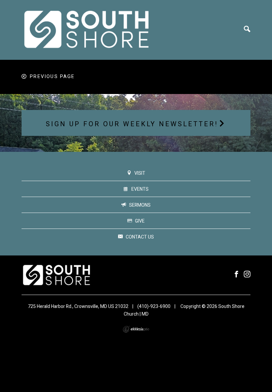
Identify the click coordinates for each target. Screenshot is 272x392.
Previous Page (52, 76)
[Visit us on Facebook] (236, 274)
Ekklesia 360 (136, 329)
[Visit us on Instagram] (247, 274)
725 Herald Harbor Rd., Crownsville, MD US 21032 (78, 306)
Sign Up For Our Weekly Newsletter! (132, 124)
